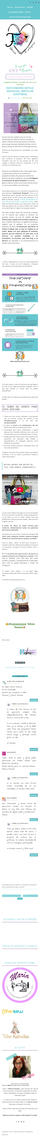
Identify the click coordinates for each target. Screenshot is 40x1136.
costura (21, 82)
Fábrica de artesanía (20, 704)
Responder (34, 700)
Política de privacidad (20, 17)
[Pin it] (23, 662)
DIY (27, 82)
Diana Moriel (12, 798)
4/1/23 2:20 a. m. (12, 800)
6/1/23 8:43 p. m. (17, 779)
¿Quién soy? (19, 7)
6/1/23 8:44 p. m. (17, 825)
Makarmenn (11, 752)
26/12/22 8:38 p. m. (18, 706)
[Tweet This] (17, 662)
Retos (27, 12)
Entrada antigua (30, 896)
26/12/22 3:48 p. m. (13, 683)
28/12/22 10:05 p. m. (14, 754)
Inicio (10, 7)
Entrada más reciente (11, 896)
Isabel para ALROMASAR (15, 681)
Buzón (30, 7)
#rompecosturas (11, 82)
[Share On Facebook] (20, 662)
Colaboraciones (15, 12)
